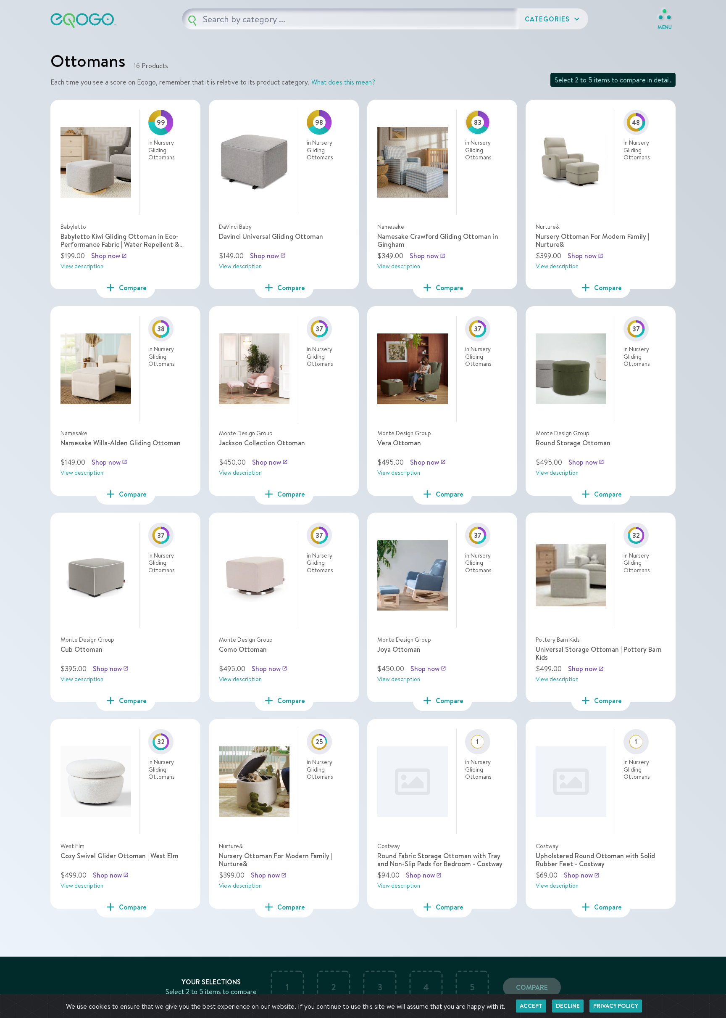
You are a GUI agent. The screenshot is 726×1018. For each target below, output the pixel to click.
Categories (553, 19)
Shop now (109, 255)
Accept (531, 1006)
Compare (532, 987)
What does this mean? (343, 82)
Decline (568, 1006)
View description (81, 266)
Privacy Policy (615, 1006)
